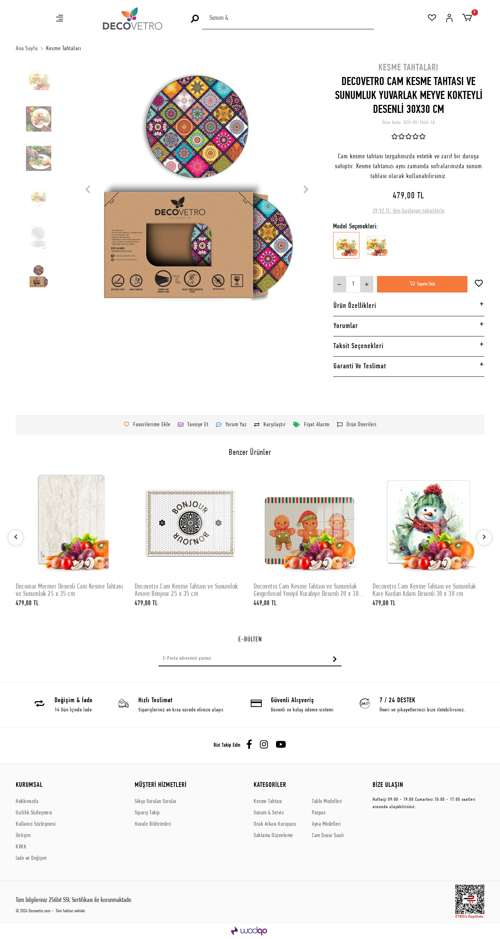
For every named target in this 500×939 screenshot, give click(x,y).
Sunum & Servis (269, 813)
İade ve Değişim (31, 858)
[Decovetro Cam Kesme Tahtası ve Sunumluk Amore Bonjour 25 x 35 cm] (190, 523)
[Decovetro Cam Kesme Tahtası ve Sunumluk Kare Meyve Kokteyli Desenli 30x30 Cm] (376, 250)
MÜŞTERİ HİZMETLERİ (161, 785)
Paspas (318, 813)
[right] (484, 538)
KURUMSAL (29, 785)
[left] (15, 538)
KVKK (21, 847)
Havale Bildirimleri (153, 824)
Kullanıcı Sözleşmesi (36, 824)
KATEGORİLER (270, 785)
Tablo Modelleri (327, 801)
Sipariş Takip (147, 813)
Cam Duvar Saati (328, 836)
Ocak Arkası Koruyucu (275, 824)
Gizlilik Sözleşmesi (34, 813)
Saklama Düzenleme (273, 836)
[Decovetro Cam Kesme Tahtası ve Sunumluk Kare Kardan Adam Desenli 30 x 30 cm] (428, 523)
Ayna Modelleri (326, 824)
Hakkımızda (27, 801)
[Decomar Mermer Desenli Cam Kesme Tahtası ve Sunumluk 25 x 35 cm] (71, 523)
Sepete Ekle (426, 284)
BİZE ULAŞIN (388, 785)
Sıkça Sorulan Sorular (156, 801)
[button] (60, 19)
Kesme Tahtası (268, 801)
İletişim (23, 836)
